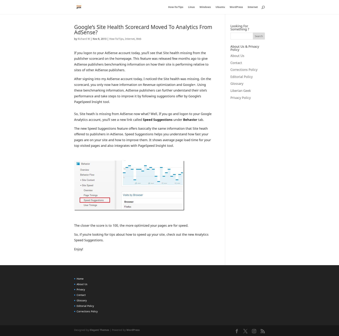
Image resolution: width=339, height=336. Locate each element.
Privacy (81, 289)
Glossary (236, 83)
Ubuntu (220, 7)
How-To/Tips (175, 7)
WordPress (236, 7)
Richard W (84, 38)
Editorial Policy (241, 77)
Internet (253, 7)
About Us (237, 56)
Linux (191, 7)
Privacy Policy (240, 98)
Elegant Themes (99, 330)
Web (138, 38)
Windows (205, 7)
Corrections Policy (243, 69)
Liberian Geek (240, 91)
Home (80, 278)
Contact (236, 63)
